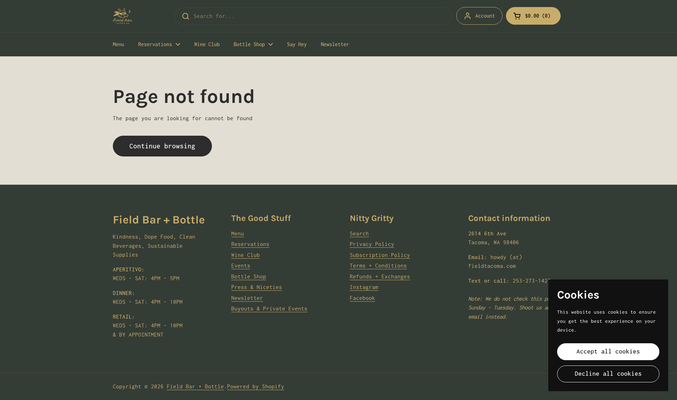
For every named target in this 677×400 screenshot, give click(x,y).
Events (240, 265)
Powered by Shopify (255, 386)
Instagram (364, 287)
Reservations (250, 244)
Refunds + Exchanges (380, 276)
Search (359, 233)
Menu (237, 233)
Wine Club (245, 255)
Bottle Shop (248, 276)
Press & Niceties (256, 287)
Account (485, 16)
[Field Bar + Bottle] (122, 16)
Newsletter (247, 298)
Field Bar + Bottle (195, 386)
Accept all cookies (608, 351)
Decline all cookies (608, 373)
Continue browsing (162, 146)
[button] (533, 16)
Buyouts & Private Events (269, 308)
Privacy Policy (372, 244)
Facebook (362, 298)
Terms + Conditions (378, 265)
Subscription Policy (380, 255)
